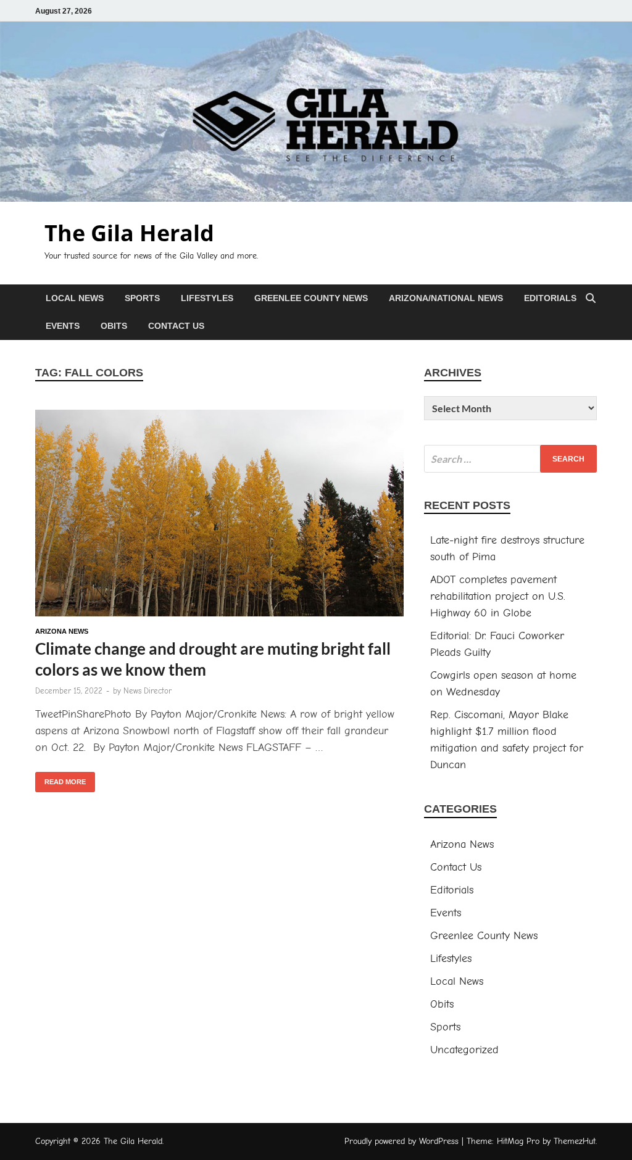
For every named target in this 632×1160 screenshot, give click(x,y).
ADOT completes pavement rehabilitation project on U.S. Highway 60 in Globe (497, 596)
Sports (142, 298)
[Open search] (590, 298)
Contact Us (176, 326)
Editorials (550, 298)
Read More (60, 778)
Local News (75, 298)
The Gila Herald (129, 233)
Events (63, 326)
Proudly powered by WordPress (401, 1141)
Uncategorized (464, 1049)
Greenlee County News (311, 298)
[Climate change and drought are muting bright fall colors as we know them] (219, 515)
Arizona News (61, 631)
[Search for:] (510, 459)
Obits (114, 326)
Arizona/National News (446, 298)
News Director (147, 690)
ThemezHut (575, 1141)
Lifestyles (207, 298)
